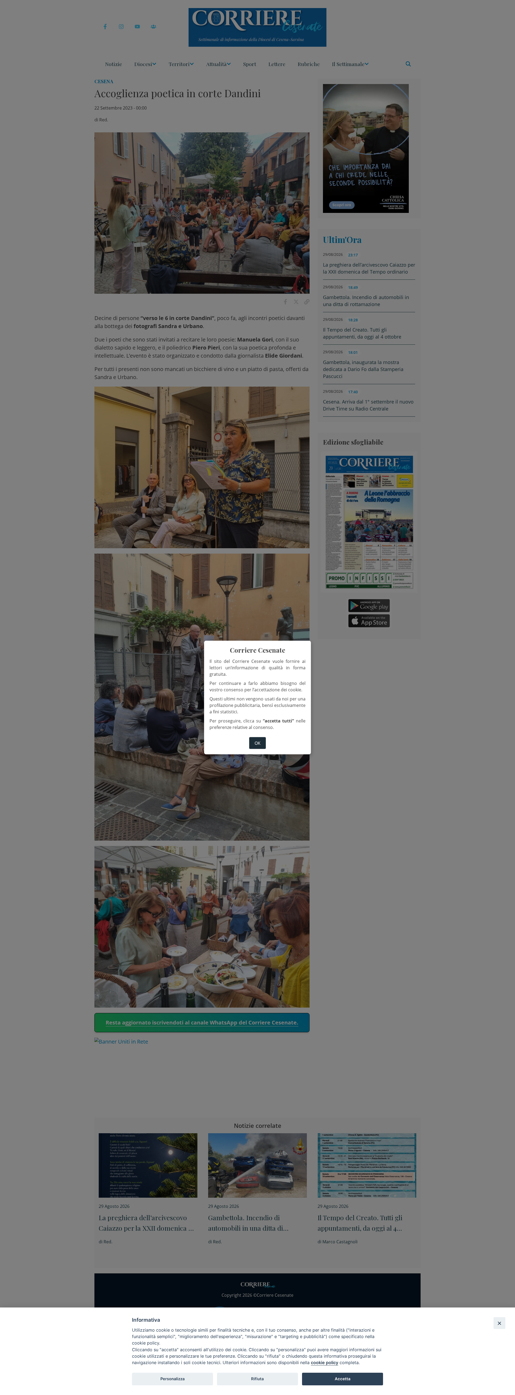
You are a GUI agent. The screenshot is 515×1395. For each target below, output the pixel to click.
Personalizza (172, 1378)
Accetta (342, 1378)
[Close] (499, 1323)
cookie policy (324, 1362)
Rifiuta (257, 1378)
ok (257, 743)
